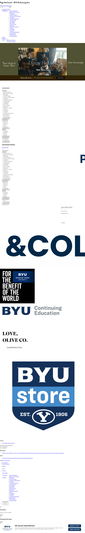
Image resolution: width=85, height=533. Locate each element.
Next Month (5, 132)
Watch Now (60, 77)
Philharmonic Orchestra (14, 26)
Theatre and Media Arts (59, 453)
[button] (83, 525)
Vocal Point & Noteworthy (14, 32)
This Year (5, 133)
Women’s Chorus (13, 34)
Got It (1, 514)
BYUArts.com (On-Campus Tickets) (16, 453)
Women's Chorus (6, 116)
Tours (4, 200)
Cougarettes (12, 17)
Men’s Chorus (12, 22)
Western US (5, 121)
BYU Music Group (5, 453)
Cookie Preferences (5, 464)
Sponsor (14, 41)
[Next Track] (70, 207)
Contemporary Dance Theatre (15, 16)
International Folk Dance (14, 19)
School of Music (52, 453)
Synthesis (11, 28)
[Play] (62, 207)
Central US (5, 124)
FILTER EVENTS (5, 147)
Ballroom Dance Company (14, 12)
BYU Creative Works (27, 453)
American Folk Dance (14, 11)
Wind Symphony (13, 33)
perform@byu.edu (5, 443)
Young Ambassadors (13, 36)
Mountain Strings (13, 24)
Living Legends (12, 21)
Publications (30, 458)
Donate (13, 40)
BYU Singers (12, 13)
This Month (5, 131)
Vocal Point (12, 30)
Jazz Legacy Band (13, 20)
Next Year (5, 135)
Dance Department (34, 453)
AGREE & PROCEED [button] (75, 529)
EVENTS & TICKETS (6, 9)
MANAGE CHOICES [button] (74, 526)
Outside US (5, 126)
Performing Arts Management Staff (8, 458)
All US (4, 125)
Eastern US (5, 123)
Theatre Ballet (12, 29)
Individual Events (6, 140)
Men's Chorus (5, 104)
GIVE (3, 40)
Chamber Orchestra (13, 15)
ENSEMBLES (4, 11)
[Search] (10, 7)
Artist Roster (25, 458)
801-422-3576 (12, 443)
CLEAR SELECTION (5, 118)
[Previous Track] (66, 207)
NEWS (3, 37)
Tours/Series (5, 139)
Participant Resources (19, 458)
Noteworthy (12, 25)
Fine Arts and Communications (43, 453)
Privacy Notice (5, 462)
